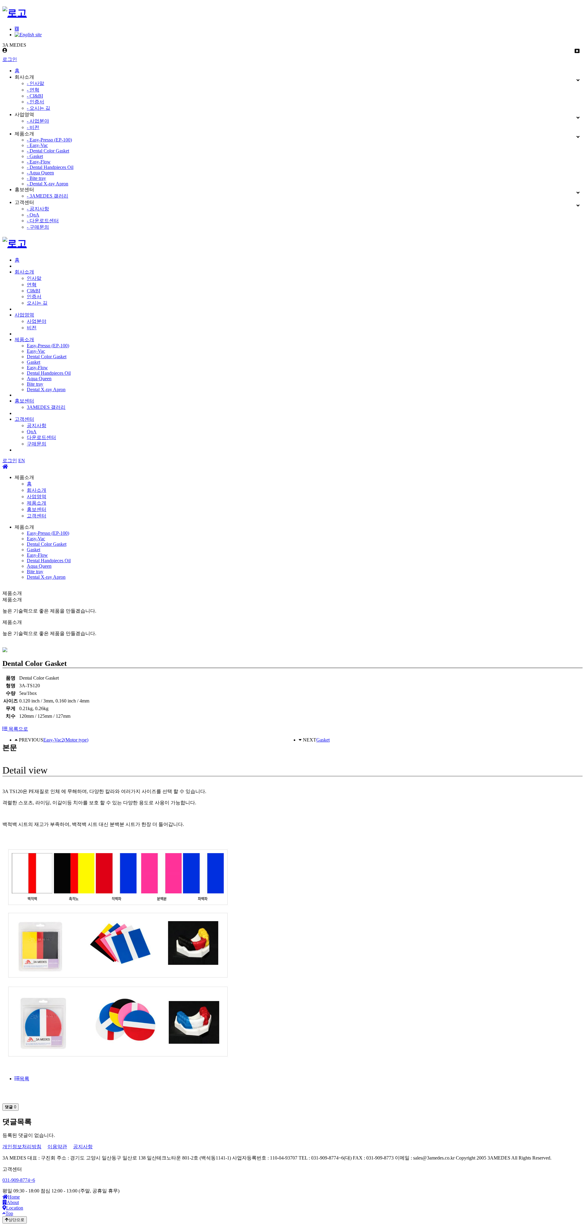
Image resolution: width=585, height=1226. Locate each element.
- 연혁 (33, 89)
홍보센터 (24, 400)
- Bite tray (36, 178)
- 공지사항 (38, 208)
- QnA (33, 214)
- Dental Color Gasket (48, 150)
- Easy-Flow (39, 161)
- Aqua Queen (40, 172)
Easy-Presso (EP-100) (48, 345)
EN (21, 460)
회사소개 (24, 271)
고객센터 (24, 419)
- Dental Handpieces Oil (50, 167)
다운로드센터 (41, 437)
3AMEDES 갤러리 (46, 407)
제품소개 (24, 339)
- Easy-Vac (37, 145)
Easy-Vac (36, 351)
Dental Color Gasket (46, 356)
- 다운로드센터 (43, 220)
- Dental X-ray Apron (47, 183)
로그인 (9, 59)
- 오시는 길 (38, 108)
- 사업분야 (38, 120)
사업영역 (24, 314)
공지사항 (36, 425)
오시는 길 (37, 303)
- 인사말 (35, 83)
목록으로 (17, 728)
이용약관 (57, 1146)
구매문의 (36, 443)
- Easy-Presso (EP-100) (49, 139)
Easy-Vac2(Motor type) (65, 739)
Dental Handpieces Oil (49, 373)
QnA (32, 431)
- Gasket (35, 156)
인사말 (34, 278)
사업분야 (36, 321)
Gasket (33, 362)
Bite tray (35, 384)
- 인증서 (35, 101)
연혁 (32, 284)
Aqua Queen (39, 378)
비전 (32, 327)
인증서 (34, 296)
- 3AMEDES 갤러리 (47, 195)
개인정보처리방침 (21, 1146)
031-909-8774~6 (18, 1180)
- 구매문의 (38, 227)
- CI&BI (35, 95)
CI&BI (33, 290)
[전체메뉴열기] (17, 29)
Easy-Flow (37, 367)
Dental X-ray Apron (46, 389)
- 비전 (33, 127)
